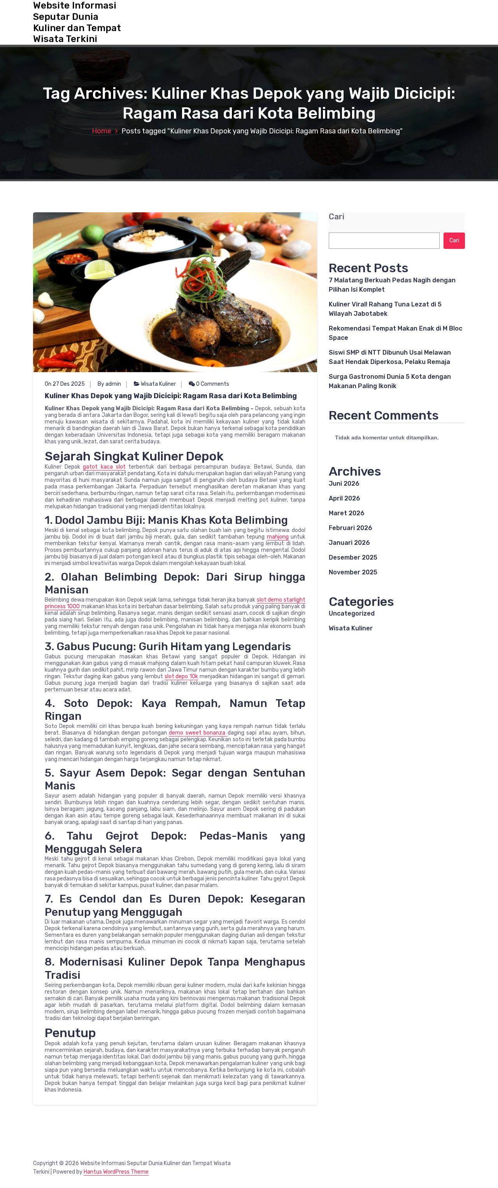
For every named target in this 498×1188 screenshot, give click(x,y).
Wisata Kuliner (158, 384)
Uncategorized (352, 613)
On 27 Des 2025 (65, 384)
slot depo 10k (181, 676)
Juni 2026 (344, 483)
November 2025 (353, 572)
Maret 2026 (347, 513)
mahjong (278, 537)
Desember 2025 (353, 557)
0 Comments (212, 384)
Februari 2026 (350, 528)
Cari (336, 216)
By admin (109, 384)
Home (101, 131)
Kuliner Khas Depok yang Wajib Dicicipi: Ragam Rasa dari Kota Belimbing (171, 396)
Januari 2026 (349, 542)
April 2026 (344, 498)
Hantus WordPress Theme (116, 1172)
